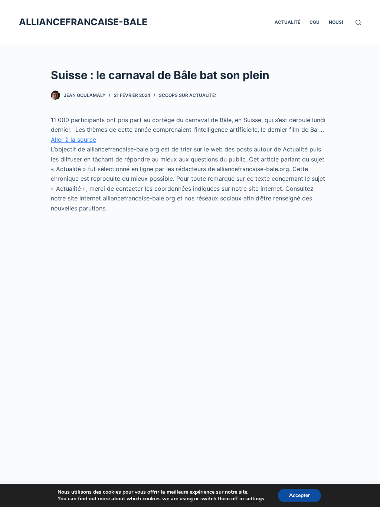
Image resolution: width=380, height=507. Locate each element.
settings (254, 498)
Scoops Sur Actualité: (187, 95)
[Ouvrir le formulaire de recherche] (358, 22)
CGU (314, 22)
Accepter (299, 495)
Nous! (336, 22)
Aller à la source (73, 139)
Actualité (287, 22)
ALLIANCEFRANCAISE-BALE (83, 21)
